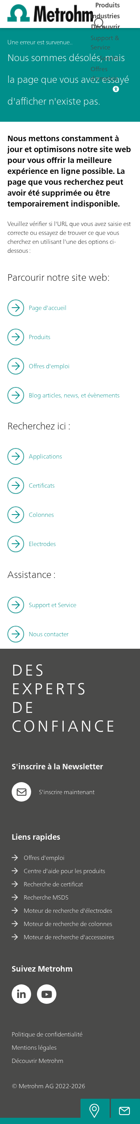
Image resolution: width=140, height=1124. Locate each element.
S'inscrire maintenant (66, 791)
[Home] (50, 19)
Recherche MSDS (46, 897)
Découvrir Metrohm (37, 1060)
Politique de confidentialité (47, 1034)
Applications (45, 456)
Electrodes (42, 543)
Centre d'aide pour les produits (64, 870)
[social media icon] (21, 994)
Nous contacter (48, 634)
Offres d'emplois (104, 73)
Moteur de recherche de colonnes (68, 923)
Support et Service (52, 604)
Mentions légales (34, 1047)
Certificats (41, 485)
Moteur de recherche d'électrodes (68, 910)
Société (110, 58)
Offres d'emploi (44, 857)
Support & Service (105, 42)
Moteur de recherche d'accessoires (69, 937)
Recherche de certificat (53, 884)
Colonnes (41, 514)
